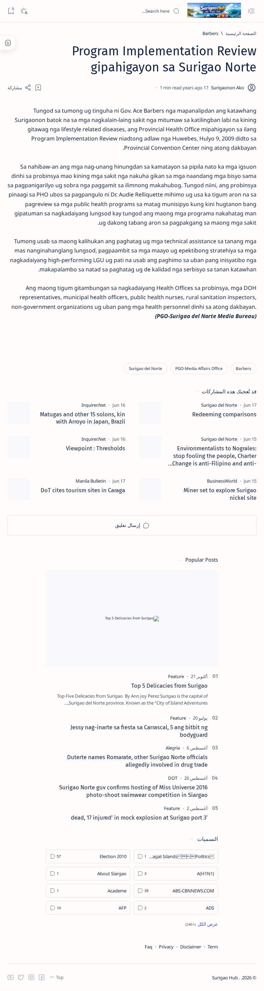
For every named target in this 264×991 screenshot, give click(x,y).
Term (213, 947)
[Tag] (219, 405)
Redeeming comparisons (224, 414)
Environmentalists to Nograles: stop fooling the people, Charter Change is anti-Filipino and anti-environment (214, 456)
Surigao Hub (225, 978)
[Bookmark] (11, 11)
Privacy (166, 947)
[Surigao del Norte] (145, 368)
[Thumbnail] (150, 413)
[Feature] (176, 676)
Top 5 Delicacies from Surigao (169, 685)
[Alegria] (173, 747)
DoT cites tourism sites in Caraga (83, 490)
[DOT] (172, 778)
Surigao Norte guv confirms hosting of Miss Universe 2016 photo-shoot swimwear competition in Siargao (133, 791)
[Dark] (24, 11)
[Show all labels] (201, 924)
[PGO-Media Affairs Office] (199, 368)
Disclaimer (190, 947)
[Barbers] (243, 368)
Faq (148, 947)
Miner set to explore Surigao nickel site (220, 494)
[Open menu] (251, 11)
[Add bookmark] (38, 87)
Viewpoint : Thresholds (95, 448)
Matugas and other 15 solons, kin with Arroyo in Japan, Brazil (82, 418)
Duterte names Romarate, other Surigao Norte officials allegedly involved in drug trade (137, 761)
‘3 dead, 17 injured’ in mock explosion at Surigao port (139, 817)
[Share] (19, 87)
